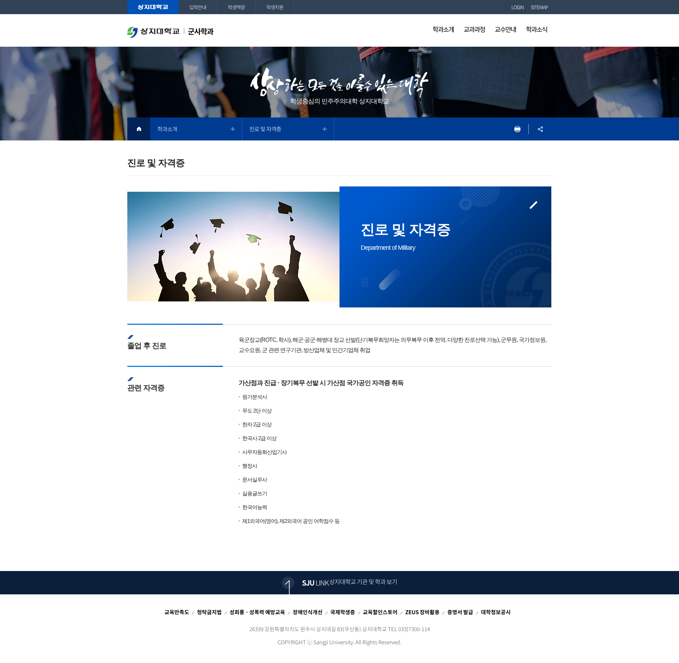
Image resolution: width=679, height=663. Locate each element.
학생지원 (274, 7)
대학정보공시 (496, 612)
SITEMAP (539, 7)
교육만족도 (176, 612)
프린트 (517, 128)
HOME (138, 128)
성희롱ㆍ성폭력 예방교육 (257, 612)
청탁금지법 (209, 612)
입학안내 (197, 7)
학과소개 (167, 129)
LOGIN (517, 7)
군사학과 (199, 31)
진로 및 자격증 (265, 129)
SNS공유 (540, 128)
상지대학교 (153, 7)
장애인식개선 (308, 612)
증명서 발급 (460, 612)
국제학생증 (342, 612)
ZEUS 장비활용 (422, 612)
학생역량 (236, 7)
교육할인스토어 (380, 612)
